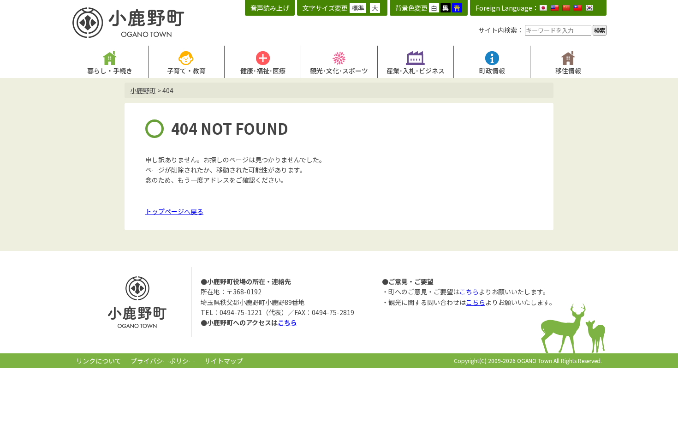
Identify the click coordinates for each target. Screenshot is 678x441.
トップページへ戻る (174, 211)
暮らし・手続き (109, 70)
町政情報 (492, 70)
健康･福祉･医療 (262, 70)
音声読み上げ (269, 7)
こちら (287, 322)
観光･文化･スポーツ (339, 70)
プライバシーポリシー (163, 360)
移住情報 (568, 70)
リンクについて (98, 360)
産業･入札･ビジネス (416, 70)
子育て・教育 (186, 70)
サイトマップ (223, 360)
